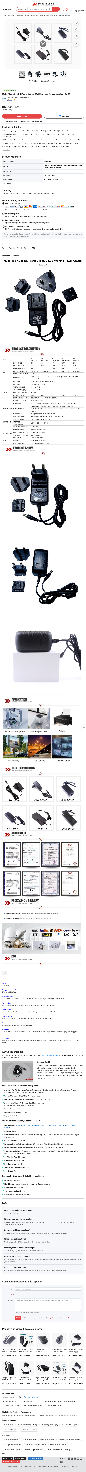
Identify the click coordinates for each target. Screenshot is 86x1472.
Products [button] (21, 9)
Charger (7, 1128)
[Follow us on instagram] (75, 1458)
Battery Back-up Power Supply (32, 1405)
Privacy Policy (75, 1466)
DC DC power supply (70, 1401)
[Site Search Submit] (56, 9)
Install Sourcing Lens (12, 1462)
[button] (3, 3)
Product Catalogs (32, 1397)
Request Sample (36, 121)
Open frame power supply (10, 1405)
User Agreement (54, 1466)
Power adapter (27, 1401)
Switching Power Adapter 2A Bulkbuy (58, 1450)
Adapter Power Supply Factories (69, 1440)
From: (12, 1289)
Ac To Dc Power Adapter (58, 1445)
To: (13, 1295)
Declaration (65, 1466)
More (4, 1454)
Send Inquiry (22, 116)
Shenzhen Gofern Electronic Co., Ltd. (19, 98)
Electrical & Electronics (15, 15)
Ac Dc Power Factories (11, 1440)
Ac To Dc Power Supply (47, 1440)
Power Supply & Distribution (34, 15)
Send (18, 1318)
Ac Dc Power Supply (29, 1440)
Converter (71, 1125)
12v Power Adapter (64, 15)
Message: (10, 1300)
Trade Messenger (35, 1458)
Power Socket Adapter (69, 1425)
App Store (7, 1458)
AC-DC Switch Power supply (52, 1401)
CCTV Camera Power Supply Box (53, 1405)
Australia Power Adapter (29, 1430)
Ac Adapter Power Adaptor (12, 1445)
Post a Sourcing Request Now (60, 1318)
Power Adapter (50, 15)
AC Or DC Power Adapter (12, 1450)
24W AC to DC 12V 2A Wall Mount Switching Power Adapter (26, 1352)
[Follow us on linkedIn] (61, 1462)
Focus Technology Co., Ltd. (28, 1466)
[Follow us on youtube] (78, 1458)
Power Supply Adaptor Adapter (36, 1445)
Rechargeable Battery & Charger (27, 1425)
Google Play (20, 1458)
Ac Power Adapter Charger (33, 1450)
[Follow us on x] (72, 1458)
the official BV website (50, 1055)
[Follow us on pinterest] (81, 1458)
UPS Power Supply (50, 1125)
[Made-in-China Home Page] (43, 4)
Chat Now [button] (65, 116)
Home (4, 15)
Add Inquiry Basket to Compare (43, 81)
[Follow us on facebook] (69, 1458)
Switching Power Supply (35, 1125)
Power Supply (62, 1125)
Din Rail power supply (9, 1401)
